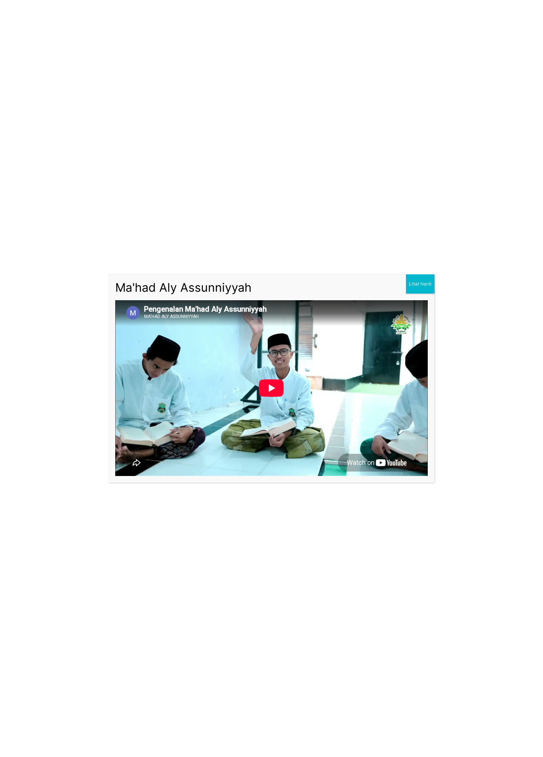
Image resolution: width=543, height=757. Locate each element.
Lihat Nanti (420, 284)
